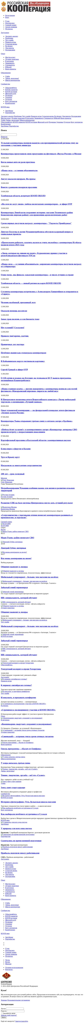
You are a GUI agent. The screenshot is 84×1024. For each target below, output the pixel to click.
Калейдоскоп (10, 103)
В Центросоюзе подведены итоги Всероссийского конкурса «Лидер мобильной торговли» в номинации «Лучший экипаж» (38, 400)
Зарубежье (9, 111)
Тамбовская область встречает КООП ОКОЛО (23, 196)
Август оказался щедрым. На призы (18, 179)
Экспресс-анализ (11, 36)
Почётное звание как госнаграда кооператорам (23, 353)
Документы (9, 48)
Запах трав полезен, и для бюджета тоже (20, 319)
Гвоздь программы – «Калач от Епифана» (21, 749)
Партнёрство (10, 113)
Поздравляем (10, 50)
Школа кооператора (12, 80)
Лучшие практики (12, 59)
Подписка (9, 29)
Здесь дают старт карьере (13, 787)
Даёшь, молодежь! (12, 78)
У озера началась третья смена (15, 763)
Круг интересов (11, 101)
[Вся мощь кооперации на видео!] (14, 552)
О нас (7, 21)
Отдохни (8, 99)
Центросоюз (9, 23)
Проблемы (9, 38)
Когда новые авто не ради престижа (18, 162)
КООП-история (11, 92)
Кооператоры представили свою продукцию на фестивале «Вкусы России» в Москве (41, 154)
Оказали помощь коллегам (14, 311)
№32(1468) (5, 526)
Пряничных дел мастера (12, 344)
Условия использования (14, 967)
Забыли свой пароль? (9, 1015)
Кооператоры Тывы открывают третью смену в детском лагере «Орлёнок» (37, 421)
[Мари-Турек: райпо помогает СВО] (15, 531)
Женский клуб (10, 93)
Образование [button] (6, 73)
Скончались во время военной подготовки (21, 841)
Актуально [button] (5, 33)
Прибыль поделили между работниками (20, 853)
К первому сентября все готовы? (16, 685)
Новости (4, 137)
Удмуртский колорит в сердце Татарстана (21, 669)
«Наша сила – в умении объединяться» (19, 170)
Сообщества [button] (5, 84)
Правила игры (10, 42)
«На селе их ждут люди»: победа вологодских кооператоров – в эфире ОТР (36, 204)
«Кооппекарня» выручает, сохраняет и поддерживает (26, 724)
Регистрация (10, 15)
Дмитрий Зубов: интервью (13, 548)
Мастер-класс (10, 57)
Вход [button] (7, 17)
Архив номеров (11, 27)
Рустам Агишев (7, 497)
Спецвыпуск (10, 65)
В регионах (9, 61)
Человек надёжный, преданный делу (18, 302)
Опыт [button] (3, 54)
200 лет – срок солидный (12, 474)
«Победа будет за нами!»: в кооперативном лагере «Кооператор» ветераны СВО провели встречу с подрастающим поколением (39, 430)
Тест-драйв (9, 40)
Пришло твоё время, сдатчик (15, 336)
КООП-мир (5, 820)
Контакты (9, 969)
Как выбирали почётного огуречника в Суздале (24, 814)
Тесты (7, 960)
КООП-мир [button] (5, 107)
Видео (3, 529)
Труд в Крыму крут (10, 457)
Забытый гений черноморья (14, 587)
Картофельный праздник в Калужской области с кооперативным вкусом (36, 440)
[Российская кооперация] (25, 12)
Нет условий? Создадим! (12, 327)
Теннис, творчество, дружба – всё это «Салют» (23, 775)
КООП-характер (11, 90)
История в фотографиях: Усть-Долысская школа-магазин (28, 802)
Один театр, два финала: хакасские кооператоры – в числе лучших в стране (37, 275)
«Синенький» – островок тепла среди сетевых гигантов (27, 736)
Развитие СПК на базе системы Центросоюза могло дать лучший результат (37, 503)
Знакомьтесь (9, 63)
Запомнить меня (9, 1013)
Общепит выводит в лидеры (14, 567)
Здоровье (8, 97)
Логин (3, 1009)
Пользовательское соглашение (18, 1000)
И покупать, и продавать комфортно (18, 697)
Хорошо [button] (4, 1000)
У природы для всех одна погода (16, 828)
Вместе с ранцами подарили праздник (19, 187)
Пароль (3, 1011)
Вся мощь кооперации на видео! (16, 558)
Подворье (8, 95)
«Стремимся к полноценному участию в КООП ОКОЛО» (28, 710)
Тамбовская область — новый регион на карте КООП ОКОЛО (31, 283)
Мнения (4, 478)
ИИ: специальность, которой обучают (19, 598)
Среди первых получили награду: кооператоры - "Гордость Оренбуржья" (36, 223)
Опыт (3, 716)
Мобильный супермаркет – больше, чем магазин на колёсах (29, 577)
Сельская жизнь (11, 44)
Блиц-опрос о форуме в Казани (16, 449)
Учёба (7, 76)
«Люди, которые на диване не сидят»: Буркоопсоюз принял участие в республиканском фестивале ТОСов (34, 254)
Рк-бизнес (9, 46)
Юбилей (8, 67)
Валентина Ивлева (8, 509)
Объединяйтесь (11, 88)
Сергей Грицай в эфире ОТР (14, 369)
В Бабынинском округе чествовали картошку (23, 361)
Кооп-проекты (10, 69)
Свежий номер (10, 25)
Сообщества (5, 794)
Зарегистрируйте (21, 1021)
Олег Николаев (6, 482)
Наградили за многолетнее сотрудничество (21, 465)
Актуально (5, 677)
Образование (6, 755)
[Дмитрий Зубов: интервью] (12, 542)
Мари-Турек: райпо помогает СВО (17, 538)
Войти (4, 1017)
